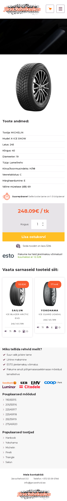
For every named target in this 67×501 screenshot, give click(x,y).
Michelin (10, 447)
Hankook (11, 437)
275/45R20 (11, 424)
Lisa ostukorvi (33, 237)
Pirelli (9, 452)
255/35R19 (11, 419)
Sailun (9, 462)
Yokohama (12, 442)
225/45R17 (11, 409)
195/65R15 (11, 399)
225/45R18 (11, 414)
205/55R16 (11, 404)
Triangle (10, 457)
